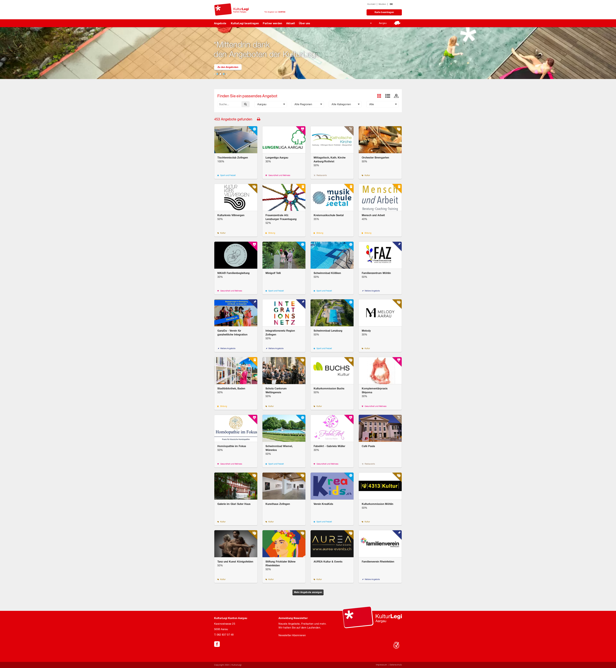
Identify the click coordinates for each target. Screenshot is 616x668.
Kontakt (371, 4)
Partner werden (272, 23)
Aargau (383, 23)
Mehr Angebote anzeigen (308, 592)
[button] (271, 104)
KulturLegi (236, 665)
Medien (382, 4)
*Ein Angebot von (274, 12)
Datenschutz (395, 665)
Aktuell (290, 23)
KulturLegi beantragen (245, 23)
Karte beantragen (384, 12)
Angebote (220, 23)
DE (391, 4)
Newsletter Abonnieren (292, 635)
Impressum (381, 665)
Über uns (304, 23)
